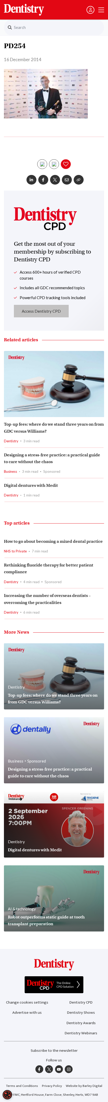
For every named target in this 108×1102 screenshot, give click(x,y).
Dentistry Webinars (81, 1033)
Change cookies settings (27, 1002)
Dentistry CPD (81, 1002)
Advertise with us (27, 1012)
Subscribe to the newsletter (54, 1050)
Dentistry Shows (81, 1012)
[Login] (90, 10)
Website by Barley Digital (84, 1086)
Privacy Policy (52, 1086)
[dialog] (7, 1094)
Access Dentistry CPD (41, 311)
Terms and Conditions (22, 1086)
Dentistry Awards (81, 1023)
